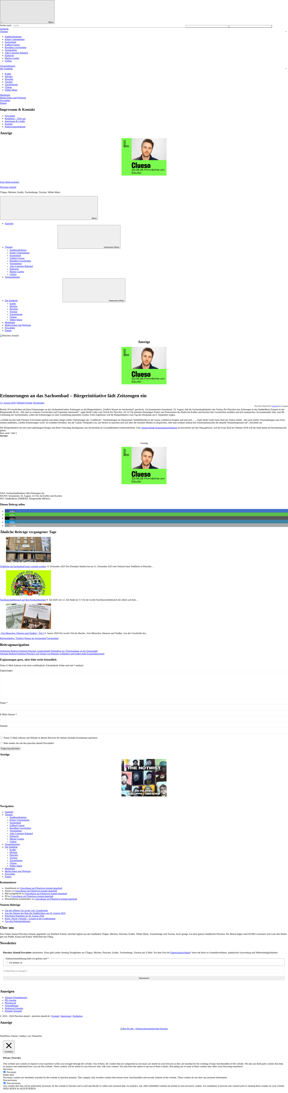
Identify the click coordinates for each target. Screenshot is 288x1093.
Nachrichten (38, 403)
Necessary (11, 1072)
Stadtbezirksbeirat (13, 36)
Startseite (4, 29)
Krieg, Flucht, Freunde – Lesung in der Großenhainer (30, 918)
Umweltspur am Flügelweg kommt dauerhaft (41, 888)
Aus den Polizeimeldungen (17, 921)
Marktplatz (5, 95)
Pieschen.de (10, 1003)
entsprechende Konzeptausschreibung (159, 427)
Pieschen (9, 79)
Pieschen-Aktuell (8, 187)
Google (275, 406)
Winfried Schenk (24, 403)
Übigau (8, 87)
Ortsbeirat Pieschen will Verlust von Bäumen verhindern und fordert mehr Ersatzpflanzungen (52, 653)
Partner (3, 103)
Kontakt (8, 124)
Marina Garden (12, 58)
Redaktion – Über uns (15, 118)
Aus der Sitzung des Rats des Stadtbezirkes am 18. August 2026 (35, 913)
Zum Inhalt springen (9, 182)
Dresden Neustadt (13, 1011)
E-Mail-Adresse (8, 714)
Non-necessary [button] (10, 1080)
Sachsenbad (10, 42)
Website (4, 726)
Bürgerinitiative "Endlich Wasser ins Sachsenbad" (23, 638)
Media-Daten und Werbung (13, 97)
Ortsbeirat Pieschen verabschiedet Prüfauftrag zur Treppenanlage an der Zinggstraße (49, 651)
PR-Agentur (10, 1000)
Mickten (9, 76)
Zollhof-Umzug (12, 44)
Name (4, 703)
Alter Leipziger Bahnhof (16, 53)
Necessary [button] (8, 1069)
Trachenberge (11, 84)
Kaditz (8, 73)
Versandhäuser (12, 1005)
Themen (4, 31)
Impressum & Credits (15, 121)
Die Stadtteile (6, 68)
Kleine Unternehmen (15, 39)
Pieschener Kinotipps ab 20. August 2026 (24, 916)
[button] (10, 511)
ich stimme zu (15, 962)
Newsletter (5, 100)
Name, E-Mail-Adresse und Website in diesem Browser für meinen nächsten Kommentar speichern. (51, 738)
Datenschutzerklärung (15, 126)
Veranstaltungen (7, 66)
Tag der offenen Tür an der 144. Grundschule (26, 910)
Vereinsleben (11, 50)
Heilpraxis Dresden (14, 1008)
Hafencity (9, 55)
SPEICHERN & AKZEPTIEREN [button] (19, 1088)
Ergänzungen (6, 670)
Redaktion (77, 1016)
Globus (8, 61)
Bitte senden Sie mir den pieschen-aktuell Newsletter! (28, 743)
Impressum (66, 1016)
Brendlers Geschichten (15, 47)
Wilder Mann (11, 90)
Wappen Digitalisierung (16, 997)
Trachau (8, 82)
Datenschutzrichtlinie (180, 952)
